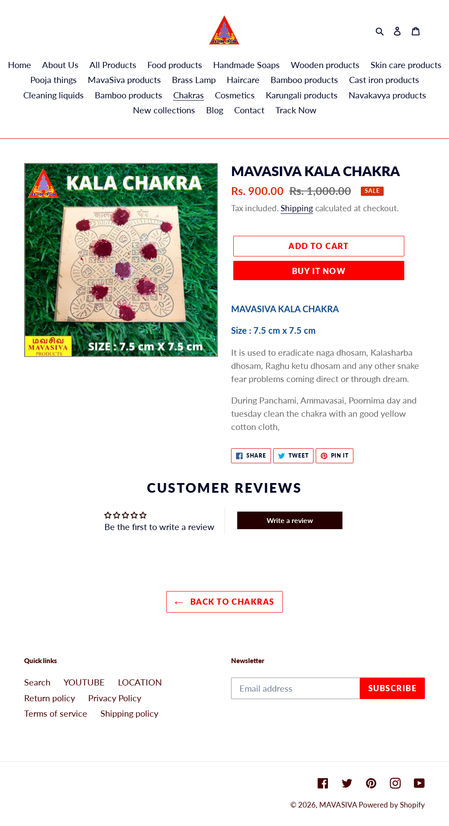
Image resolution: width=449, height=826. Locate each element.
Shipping (297, 208)
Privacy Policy (114, 698)
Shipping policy (129, 713)
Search (37, 682)
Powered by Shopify (392, 804)
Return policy (49, 698)
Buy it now (319, 271)
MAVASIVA (339, 804)
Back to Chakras (231, 601)
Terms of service (55, 713)
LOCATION (140, 682)
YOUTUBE (84, 682)
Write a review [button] (290, 520)
